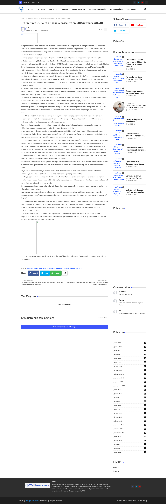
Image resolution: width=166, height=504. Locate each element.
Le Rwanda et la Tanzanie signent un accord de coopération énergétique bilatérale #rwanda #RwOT (135, 163)
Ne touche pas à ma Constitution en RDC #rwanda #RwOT (134, 78)
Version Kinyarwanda (97, 9)
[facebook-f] (134, 2)
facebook (122, 25)
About (125, 501)
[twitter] (138, 2)
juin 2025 (130, 397)
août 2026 (130, 343)
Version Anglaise (116, 9)
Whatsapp (57, 273)
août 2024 (130, 437)
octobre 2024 (130, 429)
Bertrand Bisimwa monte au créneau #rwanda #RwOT (133, 177)
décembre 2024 (130, 421)
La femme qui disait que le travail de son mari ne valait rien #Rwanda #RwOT (136, 106)
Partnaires (53, 9)
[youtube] (142, 2)
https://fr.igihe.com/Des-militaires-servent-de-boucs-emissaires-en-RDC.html (55, 268)
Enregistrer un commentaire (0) (64, 327)
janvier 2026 (130, 370)
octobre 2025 (130, 382)
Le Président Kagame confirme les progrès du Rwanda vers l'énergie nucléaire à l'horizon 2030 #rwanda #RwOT (135, 191)
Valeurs (65, 9)
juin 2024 (129, 444)
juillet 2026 (130, 347)
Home (119, 501)
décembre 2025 (130, 374)
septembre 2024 (130, 433)
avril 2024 (130, 452)
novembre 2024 (130, 425)
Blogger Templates (32, 501)
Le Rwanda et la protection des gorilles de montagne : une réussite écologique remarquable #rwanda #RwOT (135, 134)
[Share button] (65, 273)
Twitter (46, 273)
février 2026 (130, 366)
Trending (116, 471)
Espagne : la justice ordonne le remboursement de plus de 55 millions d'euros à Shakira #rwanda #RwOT (135, 120)
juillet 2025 (130, 394)
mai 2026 (130, 355)
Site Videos (131, 9)
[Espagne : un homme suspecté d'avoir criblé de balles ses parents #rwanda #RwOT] (119, 92)
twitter (122, 30)
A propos (41, 9)
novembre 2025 (130, 378)
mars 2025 (130, 409)
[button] (145, 9)
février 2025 (130, 413)
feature (115, 467)
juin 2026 (129, 351)
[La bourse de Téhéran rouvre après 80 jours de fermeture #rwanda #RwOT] (119, 61)
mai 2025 (130, 401)
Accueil (30, 9)
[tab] (30, 9)
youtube (140, 25)
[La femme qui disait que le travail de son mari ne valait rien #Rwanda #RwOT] (119, 107)
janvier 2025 (130, 417)
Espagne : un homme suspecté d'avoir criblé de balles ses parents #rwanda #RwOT (135, 92)
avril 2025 (130, 405)
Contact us (132, 501)
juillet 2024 (130, 441)
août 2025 (130, 390)
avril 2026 (130, 358)
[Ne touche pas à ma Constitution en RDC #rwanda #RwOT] (119, 78)
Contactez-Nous (78, 9)
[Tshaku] (146, 2)
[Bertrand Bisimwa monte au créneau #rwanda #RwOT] (119, 177)
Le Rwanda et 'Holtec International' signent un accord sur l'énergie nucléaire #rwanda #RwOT (136, 149)
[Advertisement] (129, 245)
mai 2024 (129, 448)
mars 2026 (130, 362)
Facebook (35, 273)
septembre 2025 (130, 386)
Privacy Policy (142, 501)
